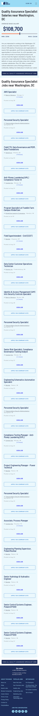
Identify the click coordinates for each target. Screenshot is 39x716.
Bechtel (8, 239)
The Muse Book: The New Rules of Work (31, 685)
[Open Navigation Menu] (36, 3)
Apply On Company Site (19, 111)
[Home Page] (7, 3)
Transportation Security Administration (17, 123)
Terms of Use (4, 697)
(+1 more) (19, 241)
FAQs (2, 685)
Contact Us (4, 702)
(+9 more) (19, 155)
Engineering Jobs (18, 691)
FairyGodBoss (5, 705)
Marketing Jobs (17, 694)
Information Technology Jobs (17, 697)
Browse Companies (6, 691)
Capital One (9, 183)
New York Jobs (17, 682)
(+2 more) (19, 97)
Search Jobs (4, 688)
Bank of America (11, 95)
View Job (19, 105)
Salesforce (9, 153)
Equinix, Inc (9, 269)
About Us (3, 682)
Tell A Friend (29, 692)
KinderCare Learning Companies (15, 213)
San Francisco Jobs (18, 685)
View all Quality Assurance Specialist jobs (19, 73)
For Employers (30, 682)
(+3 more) (19, 185)
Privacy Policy (5, 699)
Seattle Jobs (16, 688)
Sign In (29, 3)
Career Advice (5, 694)
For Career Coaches (31, 689)
